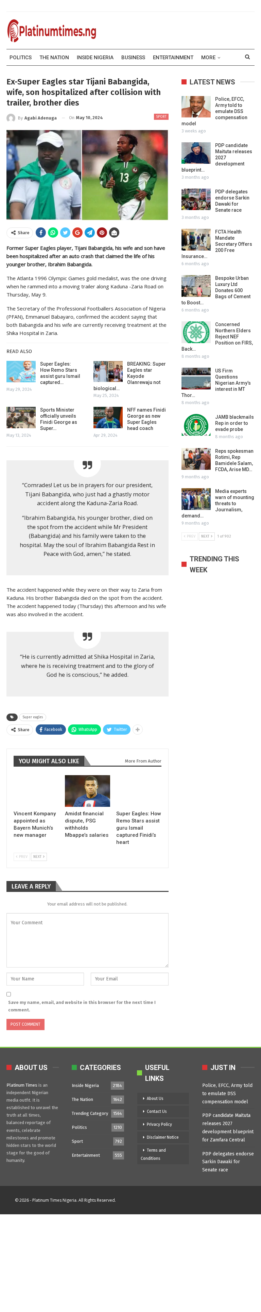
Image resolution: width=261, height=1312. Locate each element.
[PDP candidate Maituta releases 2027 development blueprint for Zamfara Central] (196, 153)
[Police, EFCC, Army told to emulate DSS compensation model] (196, 107)
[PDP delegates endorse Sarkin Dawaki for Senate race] (196, 199)
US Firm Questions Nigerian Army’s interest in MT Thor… (216, 383)
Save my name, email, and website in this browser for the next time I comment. (82, 1006)
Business (133, 57)
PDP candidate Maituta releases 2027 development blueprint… (216, 158)
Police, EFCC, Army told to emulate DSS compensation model (227, 1094)
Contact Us (157, 1111)
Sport (161, 117)
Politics (21, 57)
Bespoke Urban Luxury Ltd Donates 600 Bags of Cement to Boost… (215, 290)
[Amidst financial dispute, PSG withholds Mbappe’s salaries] (87, 791)
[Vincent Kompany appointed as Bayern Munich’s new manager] (36, 791)
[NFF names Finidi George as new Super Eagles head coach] (108, 418)
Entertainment (173, 57)
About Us (155, 1098)
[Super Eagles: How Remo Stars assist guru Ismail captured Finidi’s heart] (21, 372)
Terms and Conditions (153, 1154)
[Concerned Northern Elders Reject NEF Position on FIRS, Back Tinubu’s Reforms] (196, 332)
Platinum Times (21, 1085)
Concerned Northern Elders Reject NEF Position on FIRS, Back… (217, 337)
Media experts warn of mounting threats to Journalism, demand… (217, 503)
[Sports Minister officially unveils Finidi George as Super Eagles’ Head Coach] (21, 418)
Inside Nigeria (95, 57)
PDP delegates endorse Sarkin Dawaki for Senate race (228, 1162)
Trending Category (90, 1113)
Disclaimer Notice (163, 1137)
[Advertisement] (130, 1262)
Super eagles (32, 717)
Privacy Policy (159, 1124)
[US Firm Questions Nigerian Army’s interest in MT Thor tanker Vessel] (196, 378)
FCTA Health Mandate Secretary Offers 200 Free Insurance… (216, 244)
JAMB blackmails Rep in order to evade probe (234, 423)
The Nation (54, 57)
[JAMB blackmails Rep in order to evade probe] (196, 425)
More (208, 57)
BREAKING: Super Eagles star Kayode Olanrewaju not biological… (129, 376)
